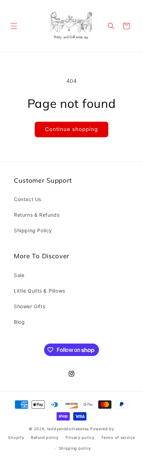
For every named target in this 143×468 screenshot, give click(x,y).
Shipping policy (75, 448)
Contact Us (27, 199)
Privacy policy (80, 437)
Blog (19, 322)
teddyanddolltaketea (68, 428)
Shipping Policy (33, 230)
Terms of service (118, 437)
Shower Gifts (29, 306)
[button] (14, 26)
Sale (19, 275)
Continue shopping (71, 129)
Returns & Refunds (36, 215)
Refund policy (45, 437)
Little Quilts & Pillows (39, 291)
